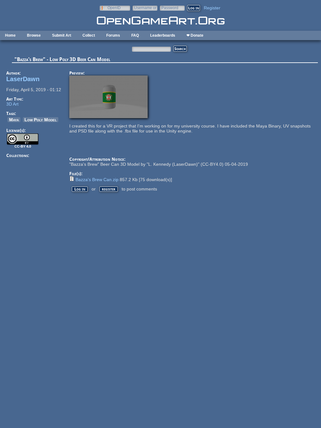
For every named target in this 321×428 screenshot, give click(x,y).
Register (212, 7)
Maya (14, 119)
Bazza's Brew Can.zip (97, 179)
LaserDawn (22, 79)
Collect (88, 35)
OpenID (114, 8)
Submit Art (61, 35)
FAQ (135, 35)
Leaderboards (162, 35)
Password (169, 8)
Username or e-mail (145, 8)
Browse (34, 35)
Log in (79, 189)
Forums (113, 35)
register (108, 189)
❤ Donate (195, 35)
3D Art (12, 104)
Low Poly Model (40, 119)
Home (10, 35)
